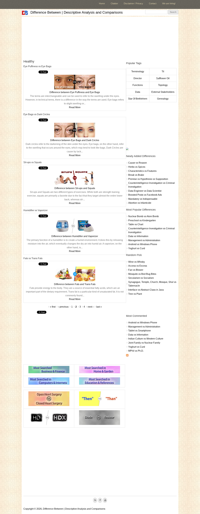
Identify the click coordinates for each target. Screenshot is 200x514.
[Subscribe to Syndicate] (127, 355)
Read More (75, 107)
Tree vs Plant (135, 294)
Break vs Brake (136, 175)
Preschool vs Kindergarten (142, 220)
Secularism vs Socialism (141, 278)
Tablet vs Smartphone (139, 330)
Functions (138, 85)
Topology (163, 85)
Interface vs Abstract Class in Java (146, 290)
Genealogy (163, 98)
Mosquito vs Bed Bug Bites (142, 274)
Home (102, 3)
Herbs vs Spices (136, 167)
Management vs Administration (144, 240)
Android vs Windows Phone (142, 244)
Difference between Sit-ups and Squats (74, 188)
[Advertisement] (100, 37)
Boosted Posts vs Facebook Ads (145, 195)
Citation (114, 3)
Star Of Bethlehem (137, 98)
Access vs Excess (137, 266)
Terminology (137, 71)
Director (138, 78)
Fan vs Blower (135, 270)
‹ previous (63, 307)
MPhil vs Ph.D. (136, 351)
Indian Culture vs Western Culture (145, 338)
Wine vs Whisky (136, 262)
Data (137, 92)
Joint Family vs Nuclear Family (144, 342)
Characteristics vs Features (142, 171)
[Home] (25, 13)
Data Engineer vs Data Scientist (144, 191)
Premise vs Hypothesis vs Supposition (148, 179)
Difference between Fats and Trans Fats (74, 284)
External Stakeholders (162, 92)
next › (90, 307)
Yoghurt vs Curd (136, 248)
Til (163, 71)
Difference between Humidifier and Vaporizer (74, 236)
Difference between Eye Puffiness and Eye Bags (74, 92)
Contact (152, 3)
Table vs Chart (135, 224)
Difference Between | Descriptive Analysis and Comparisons (76, 12)
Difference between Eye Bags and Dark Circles (74, 140)
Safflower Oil (163, 78)
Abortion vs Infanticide (139, 203)
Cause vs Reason (137, 163)
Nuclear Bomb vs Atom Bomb (143, 216)
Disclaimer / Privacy (133, 3)
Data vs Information (138, 236)
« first (52, 307)
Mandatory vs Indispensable (142, 199)
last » (99, 307)
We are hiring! (168, 3)
